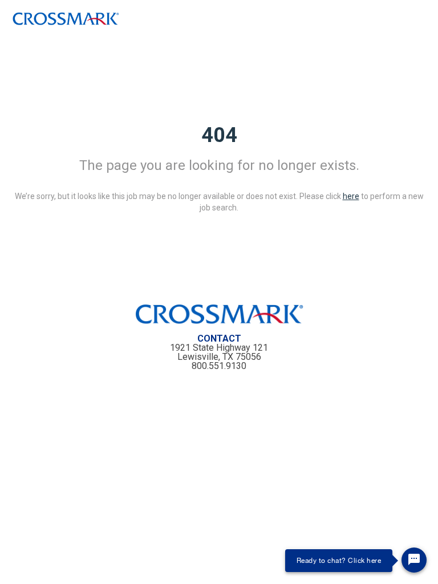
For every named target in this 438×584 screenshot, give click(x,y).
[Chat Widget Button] (414, 560)
